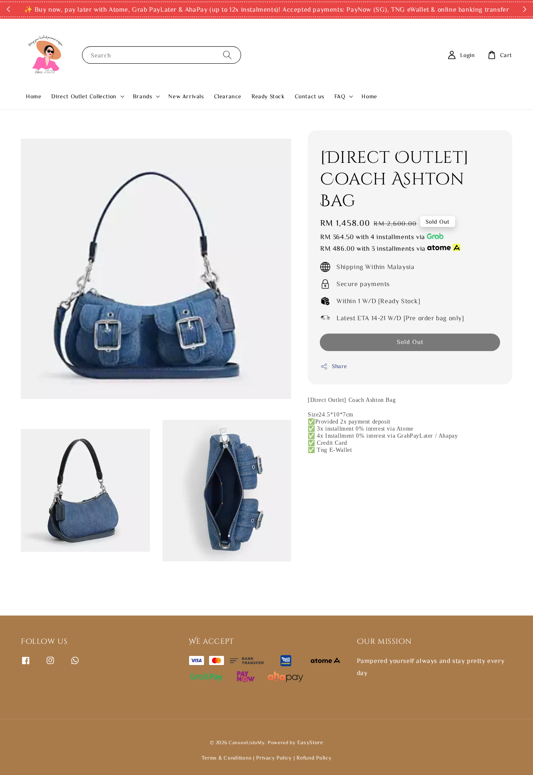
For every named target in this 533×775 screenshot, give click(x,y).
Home (33, 96)
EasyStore (310, 742)
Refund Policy (313, 757)
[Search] (227, 55)
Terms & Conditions (227, 757)
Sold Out (410, 342)
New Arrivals (186, 96)
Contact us (309, 96)
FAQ (340, 96)
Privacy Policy (274, 757)
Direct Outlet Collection (83, 96)
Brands (142, 96)
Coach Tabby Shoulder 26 (76, 769)
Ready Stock (268, 96)
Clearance (228, 96)
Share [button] (339, 366)
